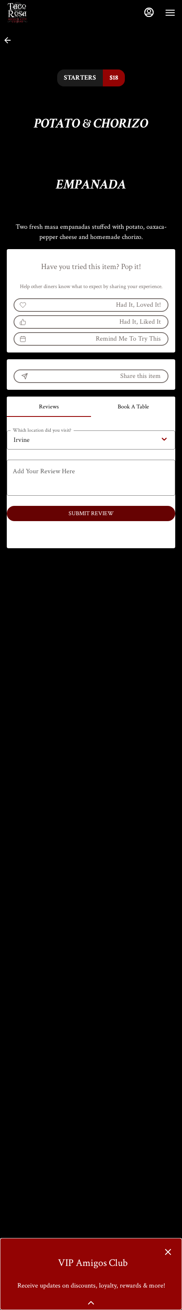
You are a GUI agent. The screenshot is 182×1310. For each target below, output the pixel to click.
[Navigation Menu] (170, 13)
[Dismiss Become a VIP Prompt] (168, 1252)
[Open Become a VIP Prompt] (91, 1303)
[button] (10, 40)
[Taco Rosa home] (45, 12)
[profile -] (149, 12)
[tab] (49, 407)
